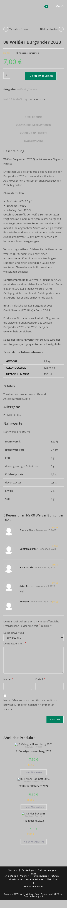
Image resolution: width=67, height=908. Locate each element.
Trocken (32, 89)
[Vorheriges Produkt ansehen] (5, 29)
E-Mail (40, 679)
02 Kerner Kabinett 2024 (33, 786)
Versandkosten (38, 99)
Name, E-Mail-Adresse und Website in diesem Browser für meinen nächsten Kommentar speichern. (30, 704)
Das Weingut (28, 870)
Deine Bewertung (13, 633)
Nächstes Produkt (49, 29)
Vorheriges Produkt (18, 29)
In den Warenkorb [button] (33, 772)
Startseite (13, 870)
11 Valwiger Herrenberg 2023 (33, 751)
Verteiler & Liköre (34, 879)
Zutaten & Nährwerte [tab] (33, 133)
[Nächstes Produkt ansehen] (61, 29)
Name (8, 679)
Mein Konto (52, 879)
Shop (33, 873)
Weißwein (22, 89)
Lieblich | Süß (38, 781)
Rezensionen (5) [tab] (33, 140)
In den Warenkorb (41, 76)
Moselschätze (16, 879)
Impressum (37, 886)
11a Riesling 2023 (33, 820)
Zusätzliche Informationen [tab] (33, 125)
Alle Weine (11, 875)
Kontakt (27, 886)
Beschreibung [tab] (33, 117)
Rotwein (55, 875)
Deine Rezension (14, 643)
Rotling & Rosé (40, 875)
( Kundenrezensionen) (27, 52)
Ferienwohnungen (47, 870)
